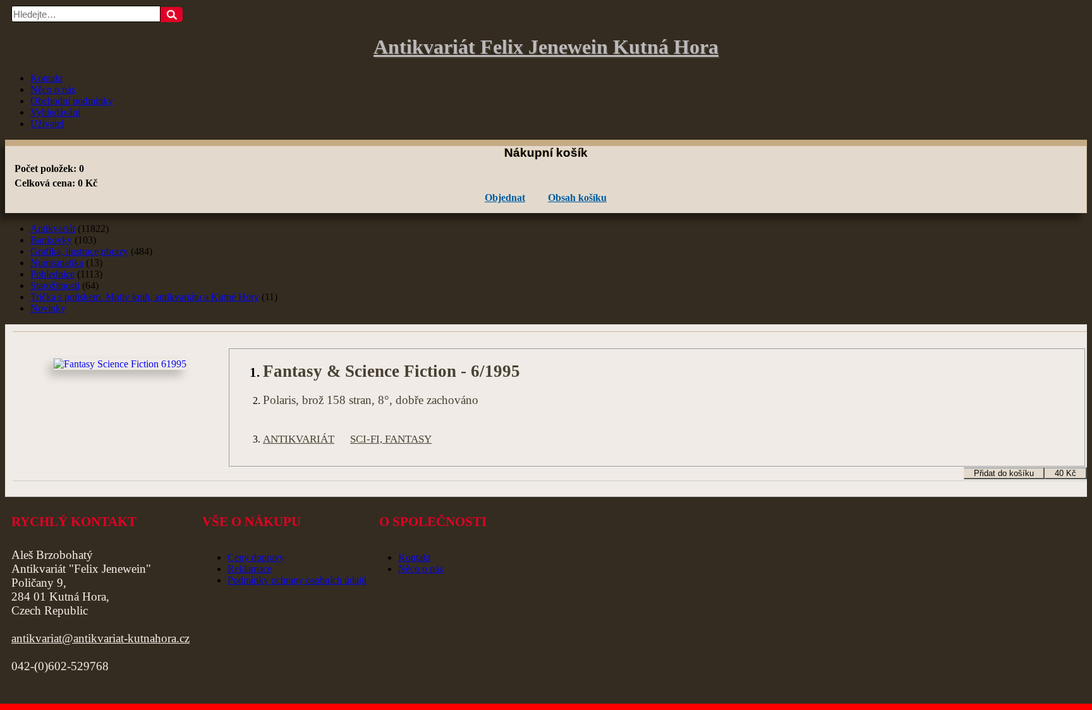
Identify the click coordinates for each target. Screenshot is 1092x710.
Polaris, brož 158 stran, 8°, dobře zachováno (370, 400)
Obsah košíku (577, 197)
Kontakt (46, 78)
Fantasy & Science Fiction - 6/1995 (391, 371)
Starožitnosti (55, 285)
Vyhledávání (55, 112)
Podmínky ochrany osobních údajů (297, 580)
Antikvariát (52, 228)
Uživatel (47, 123)
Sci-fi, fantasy (391, 439)
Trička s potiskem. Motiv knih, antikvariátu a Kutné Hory (144, 296)
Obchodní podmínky (71, 100)
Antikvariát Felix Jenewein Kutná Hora (546, 46)
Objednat (505, 197)
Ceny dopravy (256, 557)
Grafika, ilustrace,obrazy (79, 251)
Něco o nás (52, 89)
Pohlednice (52, 274)
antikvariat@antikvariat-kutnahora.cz (100, 638)
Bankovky (51, 240)
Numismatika (56, 262)
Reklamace (250, 568)
